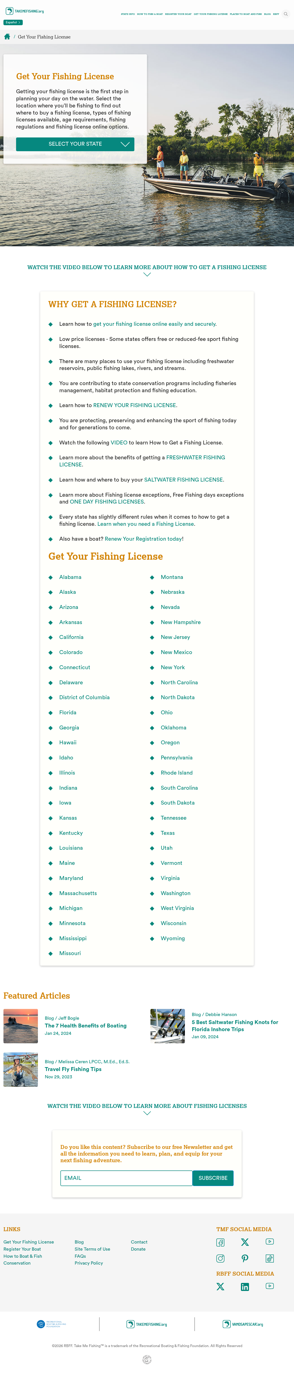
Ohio (167, 712)
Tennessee (174, 818)
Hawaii (67, 742)
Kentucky (71, 833)
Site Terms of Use (92, 1249)
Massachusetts (78, 893)
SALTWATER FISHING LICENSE (183, 480)
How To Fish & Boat (150, 14)
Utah (166, 848)
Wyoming (173, 938)
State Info (128, 14)
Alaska (67, 592)
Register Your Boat (178, 14)
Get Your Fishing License (211, 14)
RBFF (276, 14)
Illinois (67, 773)
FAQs (80, 1256)
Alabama (70, 577)
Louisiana (71, 848)
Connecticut (74, 667)
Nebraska (173, 592)
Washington (175, 893)
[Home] (9, 37)
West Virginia (177, 908)
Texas (168, 833)
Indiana (68, 788)
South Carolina (179, 788)
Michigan (70, 908)
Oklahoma (174, 728)
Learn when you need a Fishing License (145, 524)
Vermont (171, 863)
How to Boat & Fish (22, 1256)
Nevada (170, 607)
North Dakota (178, 697)
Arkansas (70, 622)
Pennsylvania (177, 758)
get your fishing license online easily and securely (154, 324)
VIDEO (119, 443)
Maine (67, 863)
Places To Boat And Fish (246, 14)
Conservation (17, 1263)
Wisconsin (173, 923)
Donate (138, 1249)
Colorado (71, 652)
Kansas (68, 818)
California (71, 637)
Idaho (66, 758)
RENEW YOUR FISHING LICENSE (134, 405)
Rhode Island (177, 773)
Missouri (70, 953)
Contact (139, 1242)
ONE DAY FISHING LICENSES (107, 502)
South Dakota (178, 803)
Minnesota (72, 923)
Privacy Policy (89, 1263)
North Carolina (179, 682)
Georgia (69, 728)
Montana (172, 577)
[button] (147, 271)
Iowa (65, 803)
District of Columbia (84, 697)
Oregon (170, 742)
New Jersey (175, 637)
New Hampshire (181, 622)
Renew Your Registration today (143, 539)
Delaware (71, 682)
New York (173, 667)
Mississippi (73, 938)
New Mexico (176, 652)
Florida (67, 712)
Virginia (170, 878)
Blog (267, 14)
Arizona (68, 607)
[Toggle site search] (286, 14)
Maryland (71, 878)
